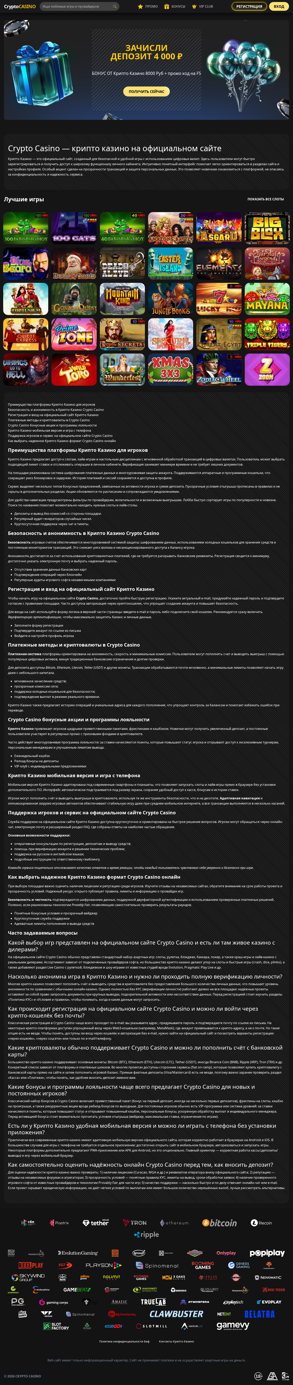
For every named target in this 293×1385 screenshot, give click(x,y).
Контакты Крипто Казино (176, 1341)
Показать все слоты (266, 199)
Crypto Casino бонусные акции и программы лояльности (52, 425)
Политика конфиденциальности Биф (124, 1341)
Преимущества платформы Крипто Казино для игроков (51, 404)
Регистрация (249, 6)
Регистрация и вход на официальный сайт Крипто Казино (53, 415)
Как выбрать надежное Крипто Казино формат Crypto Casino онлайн (62, 441)
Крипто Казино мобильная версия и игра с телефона (49, 430)
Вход (279, 6)
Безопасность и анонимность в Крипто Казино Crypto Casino (56, 409)
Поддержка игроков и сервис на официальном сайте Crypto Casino (60, 435)
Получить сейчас (146, 91)
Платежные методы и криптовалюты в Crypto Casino (49, 420)
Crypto (20, 6)
